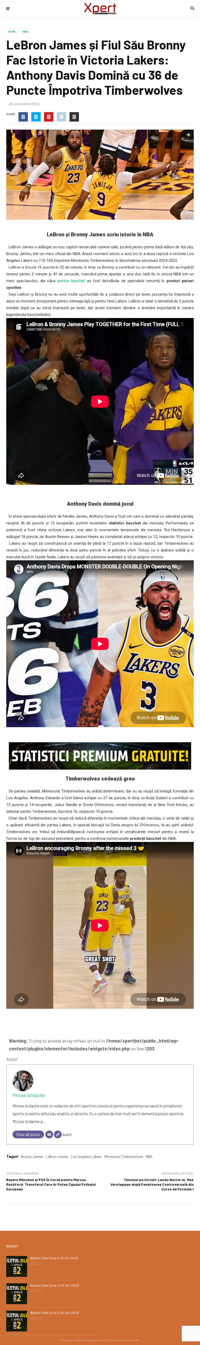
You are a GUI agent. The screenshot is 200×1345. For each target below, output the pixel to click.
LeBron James (57, 1156)
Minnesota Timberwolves (123, 1156)
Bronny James (32, 1156)
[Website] (58, 1134)
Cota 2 (36, 1264)
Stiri (11, 31)
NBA (25, 31)
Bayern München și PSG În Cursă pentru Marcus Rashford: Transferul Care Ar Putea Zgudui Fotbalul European (51, 1184)
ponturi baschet (71, 280)
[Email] (49, 1134)
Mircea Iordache (28, 1095)
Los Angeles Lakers (86, 1156)
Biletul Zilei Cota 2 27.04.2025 (54, 1258)
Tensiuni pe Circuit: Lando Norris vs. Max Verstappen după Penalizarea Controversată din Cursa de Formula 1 (152, 1184)
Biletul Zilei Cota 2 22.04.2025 (54, 1285)
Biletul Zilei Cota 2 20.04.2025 (54, 1313)
